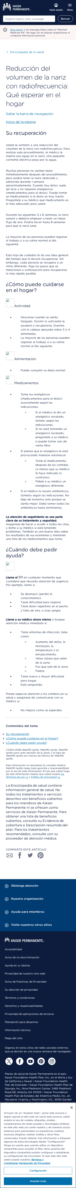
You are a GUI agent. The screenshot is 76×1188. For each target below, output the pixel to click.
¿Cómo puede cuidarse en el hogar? (32, 738)
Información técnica (17, 1030)
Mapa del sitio (14, 1038)
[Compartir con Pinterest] (40, 855)
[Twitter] (8, 1061)
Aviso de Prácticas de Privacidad (25, 981)
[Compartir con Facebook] (20, 855)
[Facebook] (19, 1061)
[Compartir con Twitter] (30, 855)
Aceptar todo (38, 1181)
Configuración (38, 1170)
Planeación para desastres (21, 1022)
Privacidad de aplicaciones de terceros (29, 1013)
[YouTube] (30, 1061)
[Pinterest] (40, 1061)
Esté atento (16, 29)
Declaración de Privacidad (34, 1163)
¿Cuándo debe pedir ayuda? (26, 743)
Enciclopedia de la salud (25, 52)
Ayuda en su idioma (17, 965)
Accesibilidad (13, 949)
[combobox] (29, 18)
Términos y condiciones (20, 997)
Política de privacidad (44, 777)
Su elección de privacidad (21, 989)
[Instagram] (51, 1061)
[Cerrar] (72, 1108)
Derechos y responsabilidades (24, 1005)
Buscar (65, 18)
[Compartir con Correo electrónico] (9, 855)
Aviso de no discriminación (22, 957)
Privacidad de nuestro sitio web (25, 973)
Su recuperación (17, 734)
